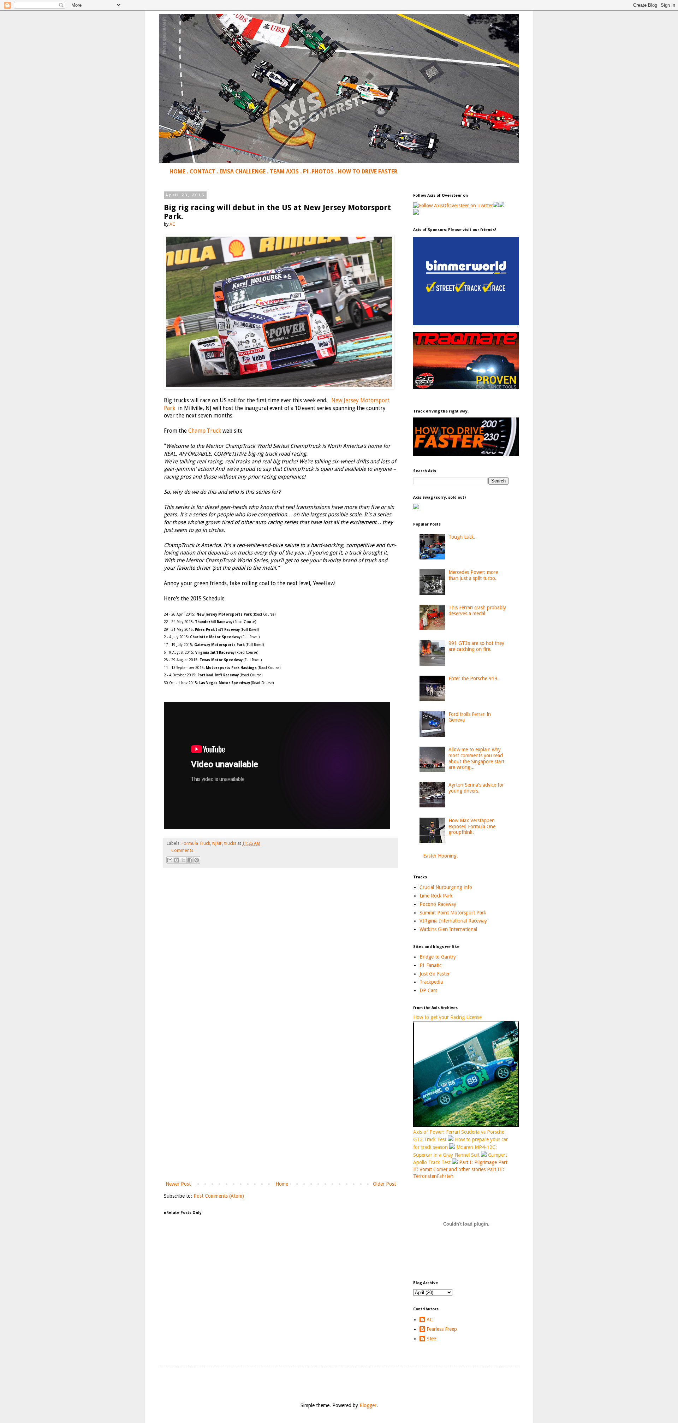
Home (281, 1184)
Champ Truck (204, 431)
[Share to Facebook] (190, 860)
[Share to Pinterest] (196, 860)
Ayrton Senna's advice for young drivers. (476, 788)
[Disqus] (281, 972)
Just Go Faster (435, 974)
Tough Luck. (461, 537)
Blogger (367, 1405)
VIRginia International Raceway (453, 921)
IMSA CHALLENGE (243, 171)
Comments (182, 850)
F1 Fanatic (430, 965)
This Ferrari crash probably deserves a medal (477, 610)
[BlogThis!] (176, 860)
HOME (177, 171)
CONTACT (202, 171)
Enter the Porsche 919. (473, 678)
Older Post (384, 1184)
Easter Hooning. (440, 856)
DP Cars (428, 990)
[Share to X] (183, 860)
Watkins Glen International (448, 929)
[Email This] (169, 860)
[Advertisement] (281, 1121)
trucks (230, 843)
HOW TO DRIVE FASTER (367, 171)
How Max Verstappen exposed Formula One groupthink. (471, 826)
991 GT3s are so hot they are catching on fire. (476, 646)
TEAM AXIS (284, 171)
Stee (431, 1338)
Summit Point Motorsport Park (453, 912)
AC (430, 1319)
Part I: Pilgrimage (478, 1162)
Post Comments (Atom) (219, 1196)
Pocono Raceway (438, 904)
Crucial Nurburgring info (446, 887)
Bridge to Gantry (438, 957)
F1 (306, 171)
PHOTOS (322, 171)
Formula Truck (196, 843)
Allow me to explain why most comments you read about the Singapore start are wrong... (476, 758)
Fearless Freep (442, 1329)
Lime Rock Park (436, 896)
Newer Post (178, 1184)
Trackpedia (431, 982)
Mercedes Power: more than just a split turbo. (473, 575)
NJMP (217, 843)
